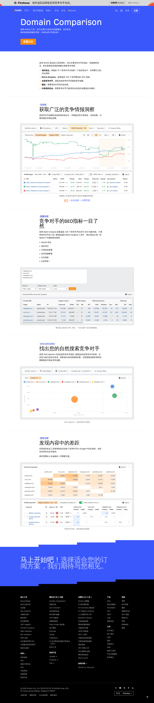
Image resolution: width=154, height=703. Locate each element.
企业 (63, 11)
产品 (26, 11)
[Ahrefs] (19, 10)
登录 (127, 11)
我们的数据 (38, 11)
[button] (116, 10)
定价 (57, 11)
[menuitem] (28, 11)
